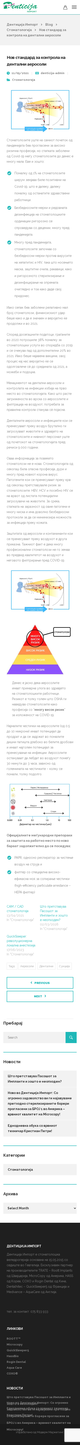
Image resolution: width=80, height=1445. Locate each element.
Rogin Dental (16, 1362)
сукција (64, 966)
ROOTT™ (13, 1338)
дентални (46, 966)
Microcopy (14, 1344)
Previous (42, 983)
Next (38, 996)
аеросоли (27, 966)
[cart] (65, 8)
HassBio (13, 1356)
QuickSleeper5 (18, 1350)
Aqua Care (14, 1367)
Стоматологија (23, 79)
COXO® (12, 1373)
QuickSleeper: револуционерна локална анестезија (21, 941)
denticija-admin (52, 73)
